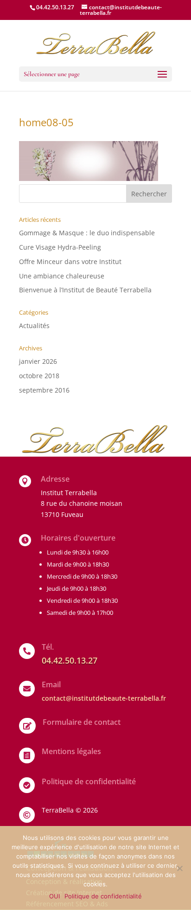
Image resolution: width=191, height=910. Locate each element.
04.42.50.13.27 (55, 7)
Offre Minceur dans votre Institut (70, 261)
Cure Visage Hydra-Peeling (60, 247)
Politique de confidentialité (103, 896)
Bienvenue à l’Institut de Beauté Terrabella (85, 289)
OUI (54, 896)
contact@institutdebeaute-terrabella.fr (104, 698)
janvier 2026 (38, 361)
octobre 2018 (39, 375)
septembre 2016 (44, 390)
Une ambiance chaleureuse (61, 275)
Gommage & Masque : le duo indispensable (87, 232)
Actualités (34, 325)
